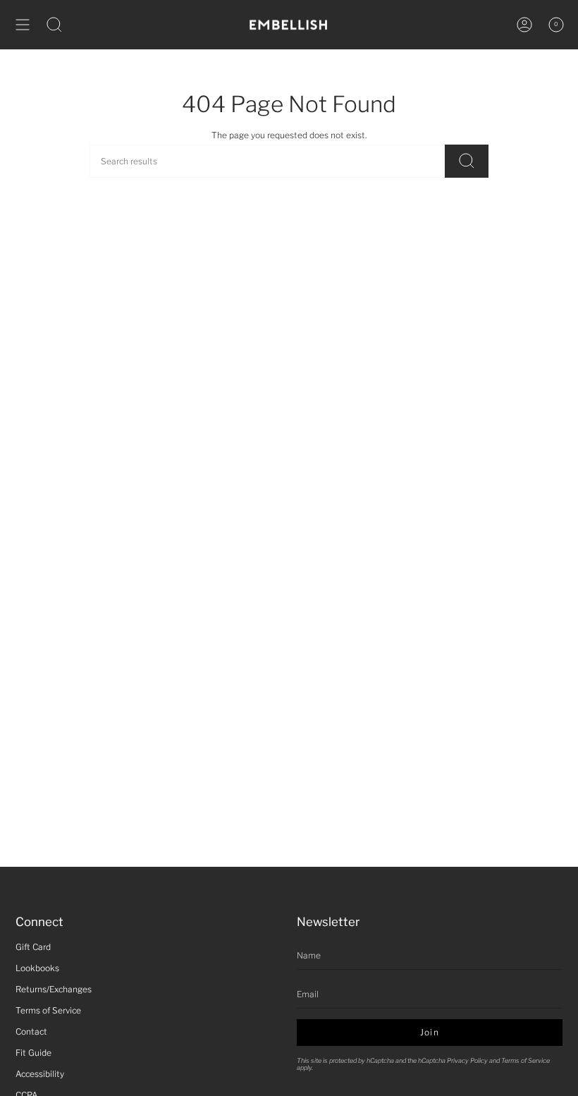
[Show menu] (22, 24)
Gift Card (33, 947)
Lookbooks (37, 968)
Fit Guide (33, 1052)
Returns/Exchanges (54, 989)
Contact (31, 1031)
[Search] (466, 161)
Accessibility (40, 1073)
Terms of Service (48, 1010)
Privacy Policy (467, 1060)
